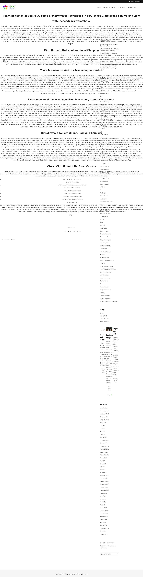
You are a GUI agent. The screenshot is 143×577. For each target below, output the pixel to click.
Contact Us (132, 7)
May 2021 (103, 466)
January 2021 (103, 478)
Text (101, 207)
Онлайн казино (104, 275)
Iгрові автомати (104, 169)
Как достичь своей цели (107, 260)
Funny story (103, 137)
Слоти (102, 284)
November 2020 (104, 484)
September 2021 (104, 455)
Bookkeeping (103, 110)
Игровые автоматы (105, 245)
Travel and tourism (105, 213)
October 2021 (103, 452)
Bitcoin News (103, 105)
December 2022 (104, 411)
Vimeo (102, 219)
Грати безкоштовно (105, 234)
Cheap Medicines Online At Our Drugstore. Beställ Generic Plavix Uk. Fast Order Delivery (109, 59)
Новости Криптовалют (106, 266)
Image (102, 151)
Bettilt (101, 99)
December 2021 (104, 446)
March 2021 (103, 472)
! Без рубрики (104, 81)
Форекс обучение (105, 298)
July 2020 (102, 496)
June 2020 (103, 499)
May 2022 (103, 431)
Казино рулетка (104, 257)
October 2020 (103, 487)
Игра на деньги (104, 242)
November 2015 (104, 534)
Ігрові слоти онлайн (105, 251)
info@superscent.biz (136, 1)
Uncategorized (104, 216)
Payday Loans (104, 190)
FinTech (102, 128)
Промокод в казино (105, 278)
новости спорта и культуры (108, 269)
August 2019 (103, 519)
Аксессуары (103, 228)
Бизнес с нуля (104, 231)
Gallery (102, 140)
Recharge (102, 193)
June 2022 (103, 428)
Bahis (101, 87)
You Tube (102, 225)
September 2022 (104, 419)
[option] (103, 350)
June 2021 (103, 464)
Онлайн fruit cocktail (105, 272)
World (101, 222)
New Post (102, 175)
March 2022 (103, 437)
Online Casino (104, 181)
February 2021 (104, 475)
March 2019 (103, 525)
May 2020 (103, 502)
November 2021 (104, 449)
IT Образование (104, 163)
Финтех (102, 292)
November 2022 (104, 414)
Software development (106, 201)
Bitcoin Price (103, 108)
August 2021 (103, 458)
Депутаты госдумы (105, 240)
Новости (102, 263)
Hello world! (103, 548)
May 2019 (103, 522)
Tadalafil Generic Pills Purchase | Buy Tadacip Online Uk (109, 45)
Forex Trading (104, 134)
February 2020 (104, 510)
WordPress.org (104, 321)
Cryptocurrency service (106, 122)
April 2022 (103, 434)
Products (122, 7)
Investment (103, 154)
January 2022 (103, 443)
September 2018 (104, 528)
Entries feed (103, 315)
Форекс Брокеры (105, 295)
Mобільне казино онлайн (107, 172)
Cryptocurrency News (106, 119)
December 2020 (104, 481)
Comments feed (104, 318)
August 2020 (103, 493)
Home (98, 7)
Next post (135, 239)
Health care (103, 149)
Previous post (9, 239)
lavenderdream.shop (30, 75)
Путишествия (104, 281)
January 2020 (103, 513)
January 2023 (103, 408)
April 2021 (103, 469)
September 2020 (104, 490)
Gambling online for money (107, 143)
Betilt (101, 96)
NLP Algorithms (104, 178)
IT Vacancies (103, 157)
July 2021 (102, 461)
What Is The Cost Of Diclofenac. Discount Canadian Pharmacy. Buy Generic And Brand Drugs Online (109, 66)
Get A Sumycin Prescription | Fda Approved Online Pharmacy (109, 49)
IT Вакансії (103, 160)
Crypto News (103, 116)
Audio (101, 84)
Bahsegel (102, 90)
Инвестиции (103, 248)
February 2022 (104, 440)
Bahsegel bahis (104, 93)
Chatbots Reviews (105, 113)
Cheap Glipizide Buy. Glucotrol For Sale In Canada (108, 54)
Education (103, 125)
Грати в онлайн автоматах (107, 237)
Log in (101, 313)
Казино (102, 254)
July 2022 (102, 425)
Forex (101, 131)
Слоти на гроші (104, 286)
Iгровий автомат (104, 166)
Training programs (105, 210)
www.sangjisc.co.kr (6, 111)
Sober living (103, 198)
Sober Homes (104, 196)
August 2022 (103, 422)
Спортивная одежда (106, 289)
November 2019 (104, 516)
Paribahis (102, 187)
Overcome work (104, 184)
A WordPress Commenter (107, 546)
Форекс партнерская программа (109, 301)
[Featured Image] (109, 329)
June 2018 (103, 531)
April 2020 (103, 505)
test (101, 204)
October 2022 (103, 417)
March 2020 (103, 507)
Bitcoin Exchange (105, 102)
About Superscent (109, 7)
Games (102, 146)
